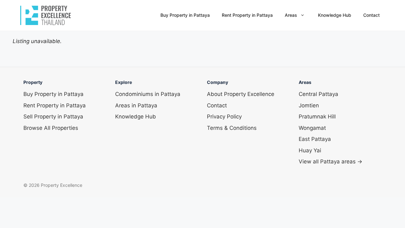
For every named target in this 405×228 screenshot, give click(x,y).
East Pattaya (315, 139)
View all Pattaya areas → (330, 161)
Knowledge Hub (334, 15)
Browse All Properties (50, 128)
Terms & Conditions (232, 128)
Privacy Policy (224, 116)
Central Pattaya (318, 94)
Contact (371, 15)
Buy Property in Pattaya (185, 15)
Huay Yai (310, 150)
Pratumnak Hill (317, 116)
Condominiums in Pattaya (147, 94)
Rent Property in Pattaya (247, 15)
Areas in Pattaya (136, 105)
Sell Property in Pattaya (53, 116)
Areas (291, 15)
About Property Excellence (240, 94)
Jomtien (309, 105)
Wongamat (312, 128)
